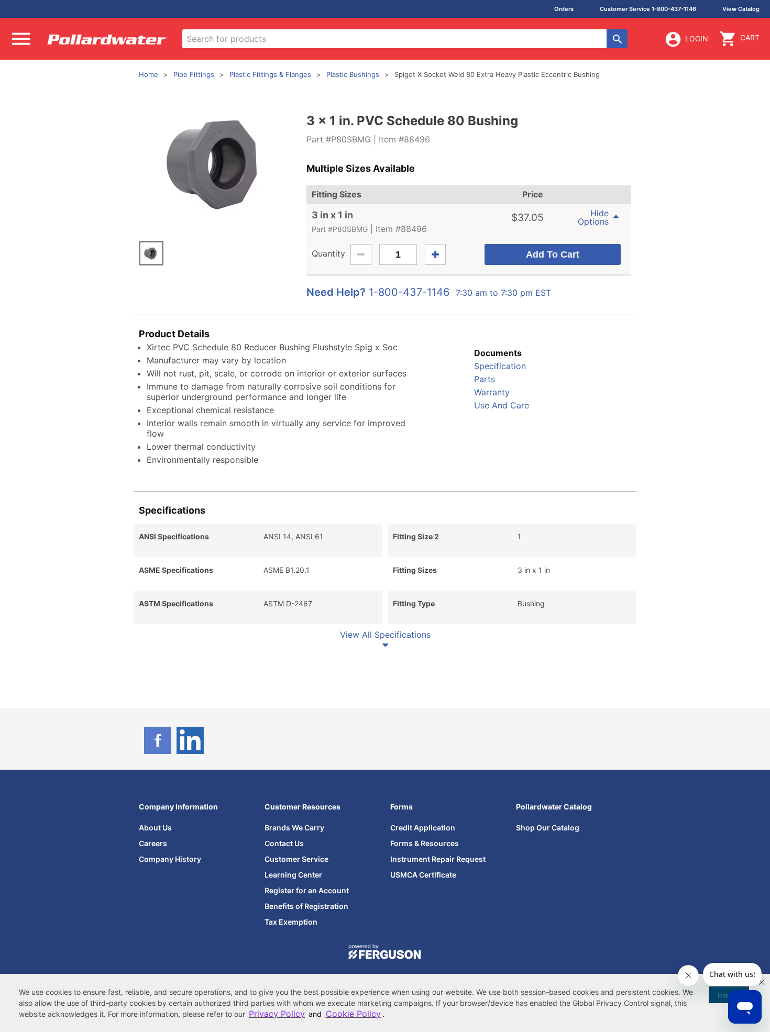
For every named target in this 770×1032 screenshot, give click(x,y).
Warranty (492, 392)
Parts (484, 379)
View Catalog (741, 9)
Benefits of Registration (306, 906)
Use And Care (501, 405)
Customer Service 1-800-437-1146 (648, 9)
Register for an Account (307, 890)
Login (696, 38)
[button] (761, 982)
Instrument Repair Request (438, 859)
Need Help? (336, 292)
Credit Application (422, 827)
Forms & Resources (424, 843)
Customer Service (296, 859)
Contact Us (284, 843)
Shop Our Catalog (547, 827)
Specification (500, 366)
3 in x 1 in (332, 215)
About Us (155, 827)
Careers (153, 843)
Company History (170, 859)
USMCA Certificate (423, 874)
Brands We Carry (294, 827)
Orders (564, 9)
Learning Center (293, 874)
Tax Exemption (291, 921)
